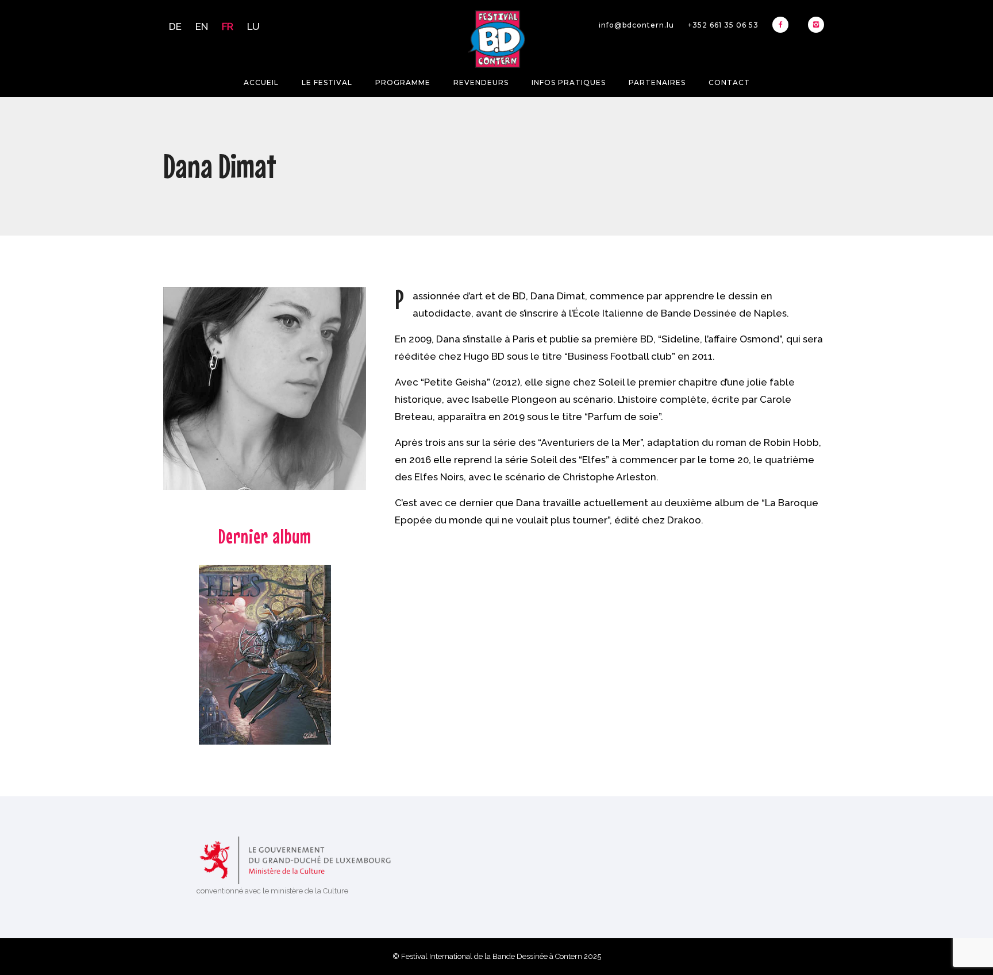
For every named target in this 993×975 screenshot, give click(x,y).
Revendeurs (481, 82)
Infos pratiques (569, 82)
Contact (729, 82)
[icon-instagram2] (816, 24)
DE (175, 26)
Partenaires (657, 82)
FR (227, 26)
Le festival (327, 82)
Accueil (261, 82)
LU (253, 26)
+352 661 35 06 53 (723, 25)
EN (201, 26)
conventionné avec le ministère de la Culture (272, 891)
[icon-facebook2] (783, 24)
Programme (402, 82)
